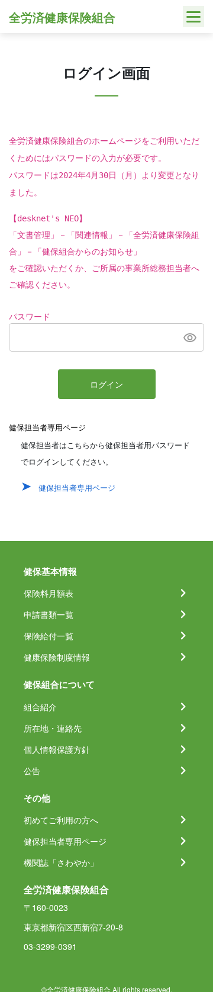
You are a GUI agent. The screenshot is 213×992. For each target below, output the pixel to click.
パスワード (29, 316)
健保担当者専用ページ (76, 487)
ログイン (106, 384)
